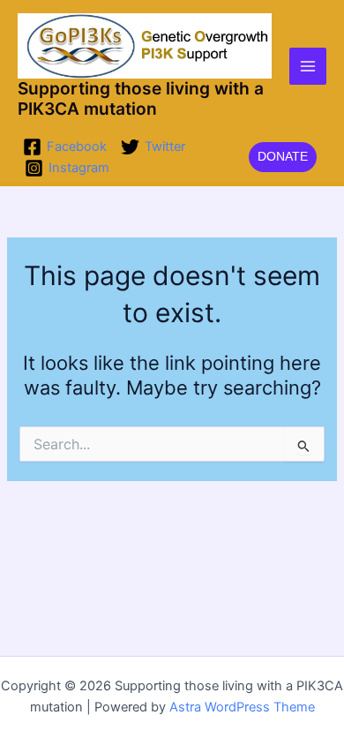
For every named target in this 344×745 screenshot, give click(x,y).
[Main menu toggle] (307, 66)
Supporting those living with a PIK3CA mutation (141, 98)
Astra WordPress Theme (242, 707)
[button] (282, 157)
